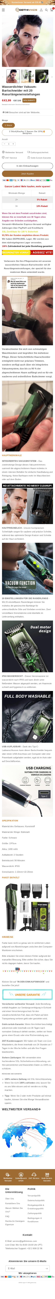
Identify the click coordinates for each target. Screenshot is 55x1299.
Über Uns (9, 1199)
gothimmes (33, 1282)
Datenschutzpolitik (36, 1200)
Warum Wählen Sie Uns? (14, 1210)
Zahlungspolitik (35, 1213)
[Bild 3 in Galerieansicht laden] (41, 76)
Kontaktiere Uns (12, 1203)
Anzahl (5, 139)
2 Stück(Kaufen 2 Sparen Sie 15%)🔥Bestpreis (27, 132)
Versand (5, 104)
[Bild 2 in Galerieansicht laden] (27, 76)
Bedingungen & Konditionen (35, 1220)
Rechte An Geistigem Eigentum (15, 1223)
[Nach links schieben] (3, 77)
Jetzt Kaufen (27, 174)
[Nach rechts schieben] (52, 77)
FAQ (7, 1216)
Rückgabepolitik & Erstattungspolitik (36, 1207)
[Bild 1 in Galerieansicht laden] (13, 76)
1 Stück (8, 125)
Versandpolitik (34, 1196)
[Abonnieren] (47, 1268)
